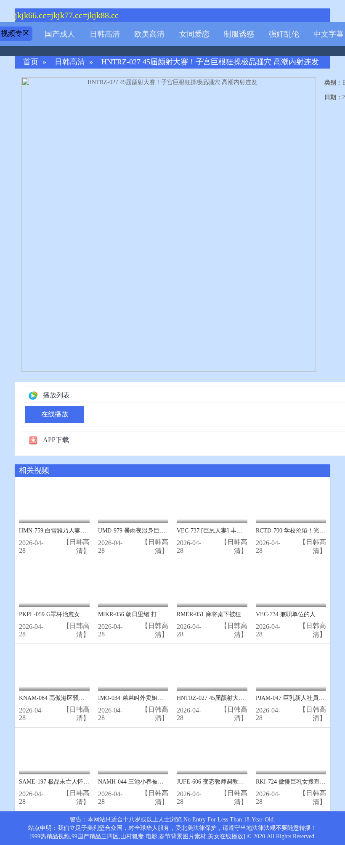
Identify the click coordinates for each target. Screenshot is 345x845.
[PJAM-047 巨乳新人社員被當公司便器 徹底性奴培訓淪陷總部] (291, 669)
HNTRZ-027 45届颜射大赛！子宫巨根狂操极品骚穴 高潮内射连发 (210, 62)
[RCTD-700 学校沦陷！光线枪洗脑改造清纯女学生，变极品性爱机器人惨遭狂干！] (291, 502)
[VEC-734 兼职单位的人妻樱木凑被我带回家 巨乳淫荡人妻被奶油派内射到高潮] (291, 585)
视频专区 (15, 33)
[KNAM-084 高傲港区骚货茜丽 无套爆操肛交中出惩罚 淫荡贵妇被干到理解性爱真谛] (54, 669)
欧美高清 (149, 34)
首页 (30, 62)
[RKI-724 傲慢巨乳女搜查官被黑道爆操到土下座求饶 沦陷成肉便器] (291, 753)
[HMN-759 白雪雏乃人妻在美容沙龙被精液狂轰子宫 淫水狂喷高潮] (54, 502)
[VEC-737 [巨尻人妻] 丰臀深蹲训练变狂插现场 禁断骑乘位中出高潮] (212, 502)
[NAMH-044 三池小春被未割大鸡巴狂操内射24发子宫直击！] (133, 753)
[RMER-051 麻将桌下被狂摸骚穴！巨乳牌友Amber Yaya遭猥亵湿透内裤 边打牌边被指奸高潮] (212, 585)
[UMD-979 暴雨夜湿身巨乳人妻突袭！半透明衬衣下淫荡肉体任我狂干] (133, 502)
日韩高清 (105, 34)
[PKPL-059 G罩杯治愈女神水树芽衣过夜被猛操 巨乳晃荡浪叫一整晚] (54, 585)
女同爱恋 (194, 34)
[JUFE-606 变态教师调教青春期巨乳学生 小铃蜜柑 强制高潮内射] (212, 753)
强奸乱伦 (284, 34)
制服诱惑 (239, 34)
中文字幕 (328, 34)
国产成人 (60, 34)
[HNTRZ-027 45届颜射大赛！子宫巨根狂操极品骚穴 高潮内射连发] (212, 669)
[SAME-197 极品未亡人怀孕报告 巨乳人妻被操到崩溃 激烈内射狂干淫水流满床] (54, 753)
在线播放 (54, 414)
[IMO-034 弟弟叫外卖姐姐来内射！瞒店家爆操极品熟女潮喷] (133, 669)
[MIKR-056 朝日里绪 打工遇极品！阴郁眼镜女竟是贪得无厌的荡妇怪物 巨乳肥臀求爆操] (133, 585)
